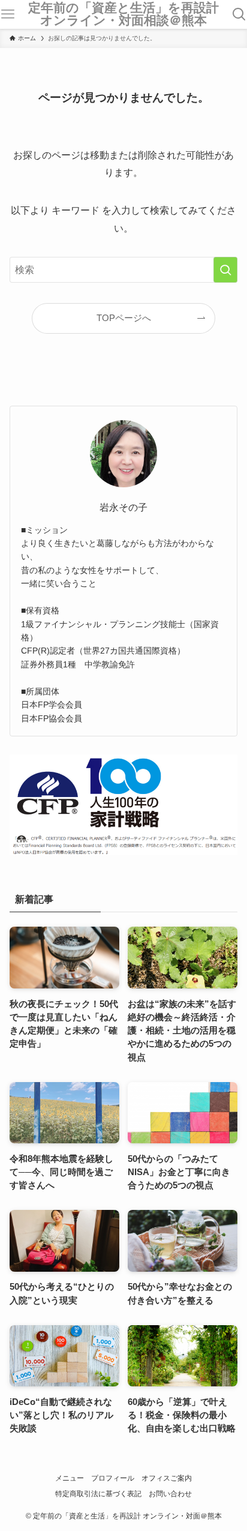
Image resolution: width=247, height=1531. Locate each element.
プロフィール (112, 1478)
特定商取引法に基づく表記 (98, 1494)
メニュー (69, 1478)
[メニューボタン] (8, 14)
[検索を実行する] (225, 270)
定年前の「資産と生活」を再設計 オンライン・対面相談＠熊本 (127, 14)
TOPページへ (124, 318)
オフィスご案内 (166, 1478)
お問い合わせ (170, 1494)
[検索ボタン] (239, 14)
